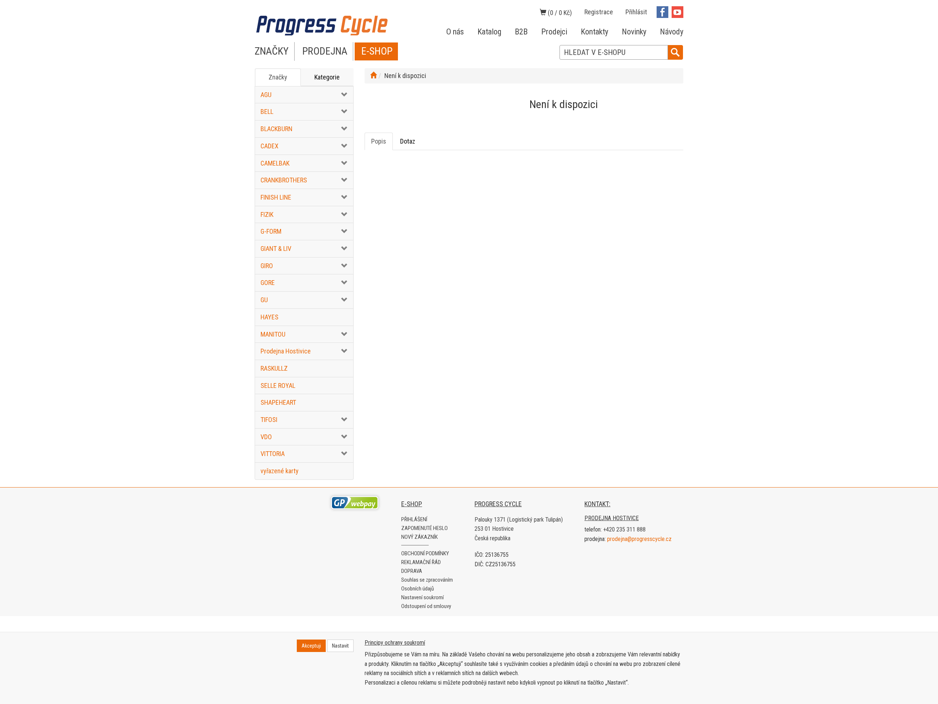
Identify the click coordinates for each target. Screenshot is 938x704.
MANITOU (273, 334)
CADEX (269, 146)
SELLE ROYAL (278, 385)
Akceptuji (311, 646)
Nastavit (340, 646)
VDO (266, 437)
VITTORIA (273, 453)
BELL (267, 111)
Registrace (598, 12)
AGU (266, 95)
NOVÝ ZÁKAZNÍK (419, 537)
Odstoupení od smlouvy (426, 606)
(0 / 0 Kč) (559, 12)
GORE (268, 282)
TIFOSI (269, 419)
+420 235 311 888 (624, 529)
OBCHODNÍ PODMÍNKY (425, 553)
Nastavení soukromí (422, 597)
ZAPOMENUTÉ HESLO (424, 528)
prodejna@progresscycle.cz (639, 539)
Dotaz (407, 141)
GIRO (267, 266)
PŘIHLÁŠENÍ (414, 519)
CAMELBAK (275, 163)
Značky (278, 77)
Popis (378, 141)
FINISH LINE (276, 197)
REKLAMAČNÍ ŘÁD (421, 562)
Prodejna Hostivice (286, 351)
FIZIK (267, 214)
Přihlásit (636, 12)
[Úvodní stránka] (373, 75)
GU (264, 300)
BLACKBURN (276, 129)
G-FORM (271, 231)
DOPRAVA (411, 571)
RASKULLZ (274, 368)
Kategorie (327, 77)
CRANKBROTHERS (284, 180)
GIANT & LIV (276, 248)
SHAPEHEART (278, 402)
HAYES (269, 317)
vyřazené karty (280, 471)
